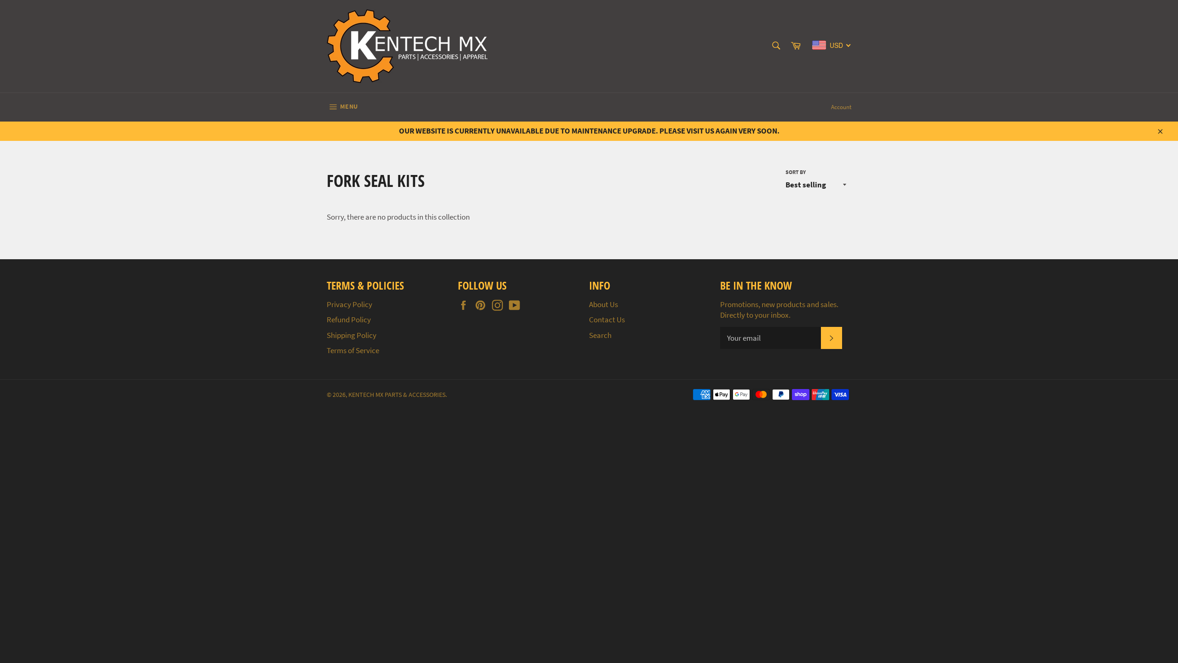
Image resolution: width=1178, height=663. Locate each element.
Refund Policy (349, 319)
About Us (603, 304)
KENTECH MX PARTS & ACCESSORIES (396, 395)
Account (841, 107)
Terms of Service (353, 350)
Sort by (795, 172)
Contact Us (607, 319)
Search (600, 335)
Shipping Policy (351, 335)
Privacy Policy (349, 304)
